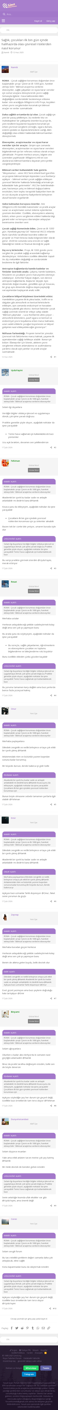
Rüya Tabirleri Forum (12, 1358)
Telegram (29, 1374)
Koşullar (44, 1350)
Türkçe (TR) (26, 1350)
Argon (14, 1350)
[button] (3, 21)
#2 (55, 447)
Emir (13, 818)
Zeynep (15, 914)
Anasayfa (39, 1353)
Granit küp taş (9, 1361)
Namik (6, 52)
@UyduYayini (44, 560)
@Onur (45, 893)
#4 (55, 695)
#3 (55, 568)
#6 (55, 901)
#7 (55, 998)
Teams (46, 1368)
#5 (55, 804)
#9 (55, 1205)
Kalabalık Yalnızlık (32, 1358)
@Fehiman (14, 799)
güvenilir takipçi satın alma (29, 1361)
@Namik (34, 500)
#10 (54, 1308)
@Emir (21, 993)
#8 (55, 1105)
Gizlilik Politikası (18, 1353)
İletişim (36, 1350)
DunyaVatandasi (19, 1119)
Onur (13, 708)
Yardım (30, 1353)
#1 (55, 357)
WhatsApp (31, 1368)
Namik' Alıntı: (10, 391)
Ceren (14, 1219)
